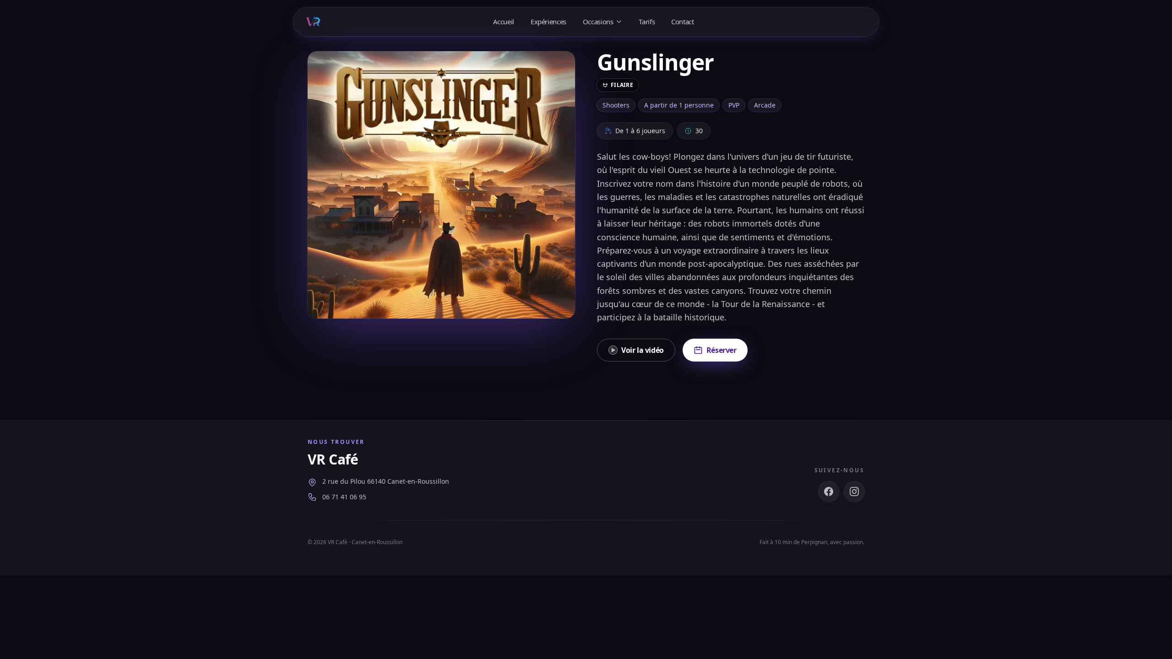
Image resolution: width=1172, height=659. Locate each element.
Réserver (721, 350)
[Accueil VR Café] (313, 21)
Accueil (503, 21)
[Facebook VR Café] (829, 491)
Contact (682, 21)
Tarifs (647, 21)
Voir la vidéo (642, 350)
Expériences (548, 21)
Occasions (598, 21)
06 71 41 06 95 (344, 496)
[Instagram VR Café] (854, 491)
